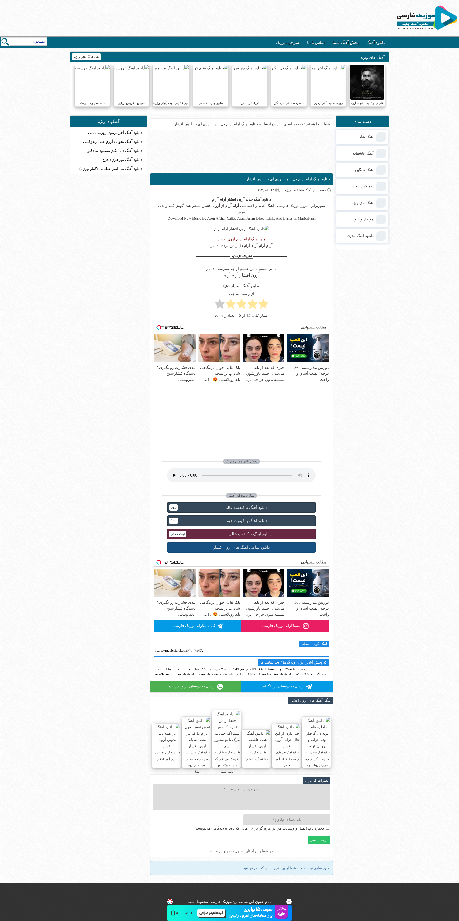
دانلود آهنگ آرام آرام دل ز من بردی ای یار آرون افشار (288, 179)
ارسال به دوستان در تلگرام (283, 686)
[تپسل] (170, 901)
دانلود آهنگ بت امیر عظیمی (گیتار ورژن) (110, 169)
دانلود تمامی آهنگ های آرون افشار (241, 547)
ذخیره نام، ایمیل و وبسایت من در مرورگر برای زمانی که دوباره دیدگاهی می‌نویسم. (259, 828)
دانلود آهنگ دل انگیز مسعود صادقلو (115, 151)
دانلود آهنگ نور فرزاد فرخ (122, 160)
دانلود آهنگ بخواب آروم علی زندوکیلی (112, 142)
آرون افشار (270, 124)
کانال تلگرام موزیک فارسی (194, 626)
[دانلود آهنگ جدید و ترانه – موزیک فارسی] (426, 31)
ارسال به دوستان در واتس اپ (192, 686)
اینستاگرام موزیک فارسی (281, 626)
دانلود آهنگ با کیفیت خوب (219, 521)
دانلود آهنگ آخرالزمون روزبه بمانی (115, 133)
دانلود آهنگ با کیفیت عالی (219, 507)
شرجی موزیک (287, 42)
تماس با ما (316, 42)
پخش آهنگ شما (346, 42)
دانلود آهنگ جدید (258, 199)
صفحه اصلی (293, 124)
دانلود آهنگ (376, 42)
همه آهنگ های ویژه (86, 57)
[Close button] (289, 901)
